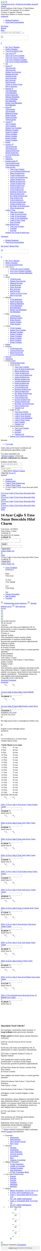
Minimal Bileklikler (12, 97)
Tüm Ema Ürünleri (17, 212)
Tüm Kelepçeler (11, 147)
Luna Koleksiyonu (12, 224)
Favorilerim (14, 1156)
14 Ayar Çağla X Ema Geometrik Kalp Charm (22, 908)
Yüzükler (13, 228)
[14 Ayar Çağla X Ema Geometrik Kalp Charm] (8, 906)
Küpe (7, 107)
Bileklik (8, 89)
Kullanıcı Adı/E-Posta (9, 462)
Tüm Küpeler (10, 109)
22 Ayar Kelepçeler (12, 155)
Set (6, 64)
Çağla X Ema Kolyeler (18, 214)
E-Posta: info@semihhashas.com (22, 1193)
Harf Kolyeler (10, 82)
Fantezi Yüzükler (11, 132)
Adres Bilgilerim (16, 1152)
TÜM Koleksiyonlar (17, 363)
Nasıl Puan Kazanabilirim (14, 22)
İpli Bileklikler (10, 105)
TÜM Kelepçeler (16, 348)
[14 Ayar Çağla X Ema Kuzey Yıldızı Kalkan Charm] (8, 802)
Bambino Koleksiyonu (18, 192)
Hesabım (13, 1148)
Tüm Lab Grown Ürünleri (14, 56)
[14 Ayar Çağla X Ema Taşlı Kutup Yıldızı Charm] (8, 940)
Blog (2, 30)
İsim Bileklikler (11, 101)
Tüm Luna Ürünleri (17, 226)
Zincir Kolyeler (11, 78)
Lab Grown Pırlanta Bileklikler (16, 62)
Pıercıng (8, 157)
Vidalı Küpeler (10, 120)
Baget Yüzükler (11, 138)
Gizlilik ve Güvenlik (17, 1166)
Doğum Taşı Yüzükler (13, 128)
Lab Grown (9, 53)
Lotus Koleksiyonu (17, 188)
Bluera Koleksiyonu (17, 173)
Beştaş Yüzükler (11, 136)
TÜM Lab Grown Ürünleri (19, 269)
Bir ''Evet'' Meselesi (12, 47)
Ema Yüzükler (15, 222)
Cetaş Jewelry (10, 167)
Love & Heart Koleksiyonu (20, 171)
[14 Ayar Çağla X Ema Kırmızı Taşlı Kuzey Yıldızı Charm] (8, 922)
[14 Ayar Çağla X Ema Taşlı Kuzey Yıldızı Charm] (8, 888)
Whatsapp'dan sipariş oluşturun (15, 603)
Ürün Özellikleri (11, 568)
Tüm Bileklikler (11, 91)
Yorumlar (8, 598)
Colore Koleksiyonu (17, 175)
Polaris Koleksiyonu (17, 186)
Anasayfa (8, 479)
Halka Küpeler (10, 115)
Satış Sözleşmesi (16, 1170)
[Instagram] (17, 1213)
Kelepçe (8, 144)
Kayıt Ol (12, 473)
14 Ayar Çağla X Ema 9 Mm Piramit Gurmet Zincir (19, 706)
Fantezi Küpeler (11, 117)
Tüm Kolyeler (10, 68)
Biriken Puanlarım (12, 20)
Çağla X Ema (10, 210)
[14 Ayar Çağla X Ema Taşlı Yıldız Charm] (8, 821)
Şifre (2, 466)
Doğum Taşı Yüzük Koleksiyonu (17, 233)
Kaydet (4, 544)
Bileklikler (14, 1184)
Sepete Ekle (6, 549)
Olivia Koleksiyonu (17, 208)
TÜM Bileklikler (16, 299)
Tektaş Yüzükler (11, 134)
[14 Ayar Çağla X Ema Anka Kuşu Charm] (8, 837)
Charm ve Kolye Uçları (13, 84)
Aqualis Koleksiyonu (17, 184)
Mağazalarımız (15, 1139)
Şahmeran (9, 159)
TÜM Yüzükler (15, 328)
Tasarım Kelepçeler (12, 151)
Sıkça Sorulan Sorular (18, 1142)
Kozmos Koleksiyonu (18, 202)
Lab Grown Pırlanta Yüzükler (16, 60)
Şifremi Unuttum (19, 471)
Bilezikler (13, 1186)
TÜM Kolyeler (15, 279)
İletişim (3, 28)
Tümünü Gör (19, 408)
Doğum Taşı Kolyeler (13, 72)
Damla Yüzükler (11, 140)
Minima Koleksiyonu (17, 181)
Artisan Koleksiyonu (17, 179)
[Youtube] (17, 1225)
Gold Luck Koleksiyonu (19, 177)
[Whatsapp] (17, 1236)
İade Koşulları (10, 596)
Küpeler (13, 1176)
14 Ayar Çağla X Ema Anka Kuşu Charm (20, 839)
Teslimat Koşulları (16, 1168)
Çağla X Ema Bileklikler (19, 218)
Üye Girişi (9, 444)
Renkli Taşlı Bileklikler (13, 103)
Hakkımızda (14, 1137)
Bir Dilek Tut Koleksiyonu (19, 206)
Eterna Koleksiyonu (17, 194)
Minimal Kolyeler (11, 74)
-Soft (10, 1248)
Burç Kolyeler (10, 80)
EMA (3, 509)
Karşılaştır (4, 682)
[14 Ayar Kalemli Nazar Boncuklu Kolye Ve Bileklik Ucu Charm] (8, 993)
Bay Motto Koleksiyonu (18, 196)
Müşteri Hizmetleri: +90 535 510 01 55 (24, 1191)
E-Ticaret (14, 1248)
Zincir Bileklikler (11, 99)
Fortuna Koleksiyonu (17, 204)
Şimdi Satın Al (6, 813)
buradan (10, 1132)
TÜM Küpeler (15, 316)
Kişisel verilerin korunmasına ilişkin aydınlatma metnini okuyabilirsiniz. (19, 1131)
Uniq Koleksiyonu (16, 200)
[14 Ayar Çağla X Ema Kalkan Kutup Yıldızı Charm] (8, 869)
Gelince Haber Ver (7, 551)
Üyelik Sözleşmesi (16, 1164)
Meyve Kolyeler (11, 86)
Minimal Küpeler (11, 113)
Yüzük (8, 122)
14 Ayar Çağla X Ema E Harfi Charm (18, 961)
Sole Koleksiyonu (16, 198)
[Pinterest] (17, 1230)
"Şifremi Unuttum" (8, 456)
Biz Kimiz (4, 26)
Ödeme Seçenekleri (12, 594)
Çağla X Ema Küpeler (18, 216)
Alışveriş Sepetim (16, 1154)
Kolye (7, 66)
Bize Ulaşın (14, 1144)
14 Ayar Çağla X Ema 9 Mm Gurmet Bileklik (17, 692)
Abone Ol (26, 1127)
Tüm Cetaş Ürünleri (17, 169)
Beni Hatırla (8, 471)
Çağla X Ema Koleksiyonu (15, 483)
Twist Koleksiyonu (17, 190)
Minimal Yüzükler (12, 130)
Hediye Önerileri (11, 49)
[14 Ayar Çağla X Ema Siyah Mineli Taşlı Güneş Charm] (8, 975)
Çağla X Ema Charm (17, 220)
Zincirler (13, 1180)
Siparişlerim (14, 1150)
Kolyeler (13, 230)
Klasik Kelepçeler (11, 153)
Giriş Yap (5, 473)
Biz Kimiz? (5, 246)
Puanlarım (4, 16)
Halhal (7, 142)
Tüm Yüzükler (10, 124)
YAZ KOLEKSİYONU (14, 51)
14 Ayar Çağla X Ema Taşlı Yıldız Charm (20, 823)
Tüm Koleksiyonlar (12, 163)
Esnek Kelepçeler (11, 95)
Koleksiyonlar (10, 161)
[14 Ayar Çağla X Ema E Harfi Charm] (8, 959)
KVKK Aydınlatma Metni (19, 1172)
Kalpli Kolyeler (11, 76)
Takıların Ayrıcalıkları (18, 1160)
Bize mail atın (20, 606)
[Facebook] (17, 1219)
